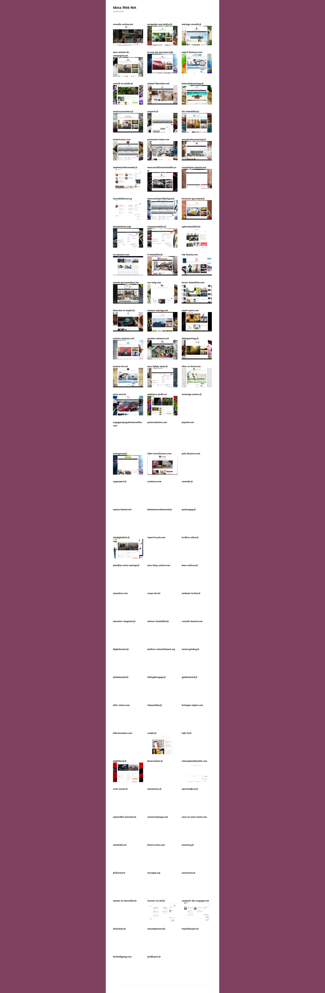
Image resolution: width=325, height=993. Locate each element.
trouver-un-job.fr (156, 900)
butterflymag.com (122, 956)
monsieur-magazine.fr (124, 621)
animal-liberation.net (158, 83)
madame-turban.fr (191, 593)
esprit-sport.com (190, 310)
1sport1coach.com (156, 537)
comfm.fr (152, 732)
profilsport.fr (154, 956)
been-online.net (190, 565)
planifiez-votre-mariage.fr (126, 565)
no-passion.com (121, 254)
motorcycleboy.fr (190, 649)
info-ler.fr (187, 732)
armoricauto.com (121, 139)
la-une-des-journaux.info (160, 52)
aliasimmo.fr (119, 928)
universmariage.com (157, 816)
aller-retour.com (121, 705)
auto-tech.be (119, 394)
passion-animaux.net (158, 338)
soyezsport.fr (119, 481)
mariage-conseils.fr (191, 24)
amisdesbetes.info (122, 226)
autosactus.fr (188, 872)
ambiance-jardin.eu (157, 394)
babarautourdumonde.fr (159, 509)
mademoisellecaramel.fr (125, 167)
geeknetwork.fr (189, 677)
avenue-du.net (120, 366)
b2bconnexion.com (122, 732)
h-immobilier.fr (155, 254)
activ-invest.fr (120, 788)
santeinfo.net (120, 844)
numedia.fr (187, 481)
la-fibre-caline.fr (190, 537)
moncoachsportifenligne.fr (160, 198)
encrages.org (153, 872)
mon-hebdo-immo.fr (157, 366)
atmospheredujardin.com (194, 760)
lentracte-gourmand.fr (193, 198)
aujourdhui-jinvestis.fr (124, 816)
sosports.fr (152, 111)
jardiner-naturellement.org (161, 649)
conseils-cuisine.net (123, 24)
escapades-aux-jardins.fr (159, 24)
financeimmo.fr (155, 760)
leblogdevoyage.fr (156, 677)
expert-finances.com (192, 52)
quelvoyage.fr (189, 509)
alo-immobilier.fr (190, 111)
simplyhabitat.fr (121, 537)
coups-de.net (153, 593)
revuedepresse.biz (156, 928)
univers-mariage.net (157, 310)
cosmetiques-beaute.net (194, 167)
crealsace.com (154, 481)
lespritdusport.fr (190, 928)
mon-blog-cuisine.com (158, 565)
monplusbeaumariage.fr (194, 139)
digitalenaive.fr (121, 649)
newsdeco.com (120, 593)
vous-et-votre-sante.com (194, 816)
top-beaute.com (190, 254)
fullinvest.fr (119, 872)
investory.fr (188, 844)
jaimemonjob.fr (121, 677)
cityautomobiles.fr (156, 226)
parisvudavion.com (157, 422)
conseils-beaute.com (192, 621)
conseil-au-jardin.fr (123, 83)
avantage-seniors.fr (192, 394)
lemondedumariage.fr (193, 83)
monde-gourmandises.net (126, 282)
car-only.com (154, 282)
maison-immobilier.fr (158, 621)
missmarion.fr (154, 788)
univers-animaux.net (123, 338)
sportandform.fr (190, 788)
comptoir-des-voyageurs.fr (195, 900)
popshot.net (188, 422)
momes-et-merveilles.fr (125, 900)
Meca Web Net (124, 7)
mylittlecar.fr (120, 760)
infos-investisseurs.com (159, 453)
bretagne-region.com (192, 705)
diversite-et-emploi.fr (124, 310)
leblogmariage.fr (190, 338)
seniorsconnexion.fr (123, 111)
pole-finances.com (191, 453)
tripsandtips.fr (154, 705)
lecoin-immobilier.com (193, 282)
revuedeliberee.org (122, 198)
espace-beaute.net (122, 509)
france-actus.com (156, 844)
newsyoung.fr (120, 453)
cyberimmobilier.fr (191, 226)
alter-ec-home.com (191, 366)
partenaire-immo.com (158, 139)
